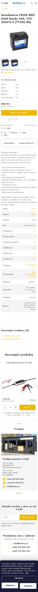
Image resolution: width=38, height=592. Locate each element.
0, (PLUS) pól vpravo (30, 265)
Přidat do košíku (19, 113)
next (36, 386)
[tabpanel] (19, 462)
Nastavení (19, 578)
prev (1, 386)
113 (34, 248)
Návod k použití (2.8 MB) (12, 336)
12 (34, 231)
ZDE (27, 573)
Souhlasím (28, 586)
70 (34, 242)
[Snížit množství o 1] (9, 119)
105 (34, 259)
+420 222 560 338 (15, 479)
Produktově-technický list (12, 339)
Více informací (9, 72)
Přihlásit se (28, 517)
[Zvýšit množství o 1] (16, 119)
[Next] (36, 453)
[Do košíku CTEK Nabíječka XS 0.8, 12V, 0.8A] (27, 407)
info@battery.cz (13, 486)
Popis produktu (9, 143)
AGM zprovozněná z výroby (31, 274)
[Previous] (1, 453)
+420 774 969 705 (15, 483)
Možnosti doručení (10, 80)
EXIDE (8, 128)
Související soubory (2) (26, 143)
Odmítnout (10, 585)
